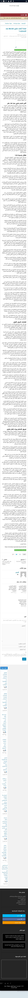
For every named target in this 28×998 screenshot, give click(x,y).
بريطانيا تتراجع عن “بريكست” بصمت (4, 782)
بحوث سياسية (8, 23)
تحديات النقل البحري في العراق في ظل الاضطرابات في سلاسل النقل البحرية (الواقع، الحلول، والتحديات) (4, 827)
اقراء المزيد (5, 689)
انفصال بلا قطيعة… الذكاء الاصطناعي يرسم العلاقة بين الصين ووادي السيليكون (4, 802)
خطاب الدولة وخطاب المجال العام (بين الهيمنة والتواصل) (4, 851)
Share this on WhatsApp (21, 49)
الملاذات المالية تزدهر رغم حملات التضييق (4, 744)
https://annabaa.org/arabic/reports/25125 (15, 547)
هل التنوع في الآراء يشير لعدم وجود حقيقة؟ (6, 562)
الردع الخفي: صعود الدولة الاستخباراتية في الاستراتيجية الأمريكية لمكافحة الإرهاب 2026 (5, 872)
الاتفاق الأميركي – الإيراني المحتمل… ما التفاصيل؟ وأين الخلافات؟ (22, 588)
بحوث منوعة (5, 811)
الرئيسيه (23, 23)
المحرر (17, 572)
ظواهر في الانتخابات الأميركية (21, 561)
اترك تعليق (6, 36)
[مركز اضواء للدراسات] (14, 5)
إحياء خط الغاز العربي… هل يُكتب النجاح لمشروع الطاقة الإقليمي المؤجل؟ (4, 722)
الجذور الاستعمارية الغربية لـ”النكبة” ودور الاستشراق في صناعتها (22, 602)
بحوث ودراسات (16, 23)
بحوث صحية (17, 36)
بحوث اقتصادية (4, 732)
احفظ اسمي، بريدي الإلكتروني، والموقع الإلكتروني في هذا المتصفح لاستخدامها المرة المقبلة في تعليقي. (14, 655)
